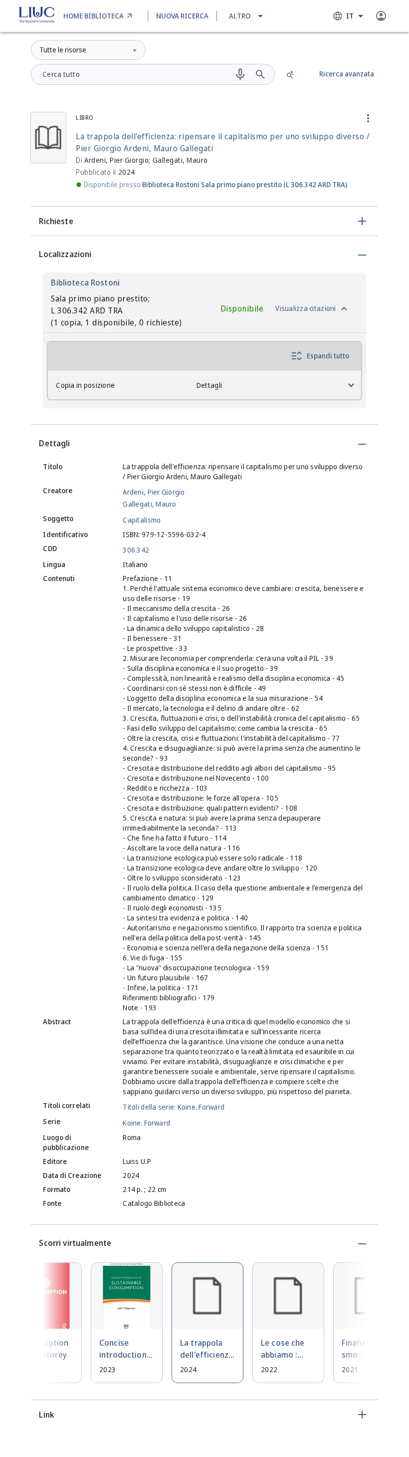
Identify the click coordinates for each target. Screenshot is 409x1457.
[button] (246, 16)
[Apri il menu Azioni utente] (381, 16)
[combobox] (348, 16)
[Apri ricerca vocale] (240, 74)
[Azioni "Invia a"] (368, 118)
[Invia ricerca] (260, 74)
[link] (99, 16)
